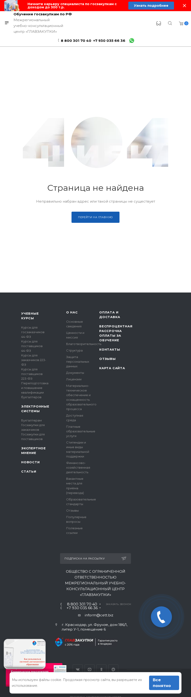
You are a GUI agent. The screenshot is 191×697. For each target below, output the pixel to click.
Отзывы (72, 510)
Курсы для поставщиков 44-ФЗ (32, 345)
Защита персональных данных (77, 361)
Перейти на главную (95, 217)
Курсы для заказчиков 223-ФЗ (33, 359)
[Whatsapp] (132, 40)
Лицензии (74, 379)
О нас (72, 312)
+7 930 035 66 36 (109, 40)
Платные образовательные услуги (80, 431)
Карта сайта (112, 368)
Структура (74, 350)
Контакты (109, 349)
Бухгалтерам (31, 420)
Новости (30, 462)
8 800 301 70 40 (76, 40)
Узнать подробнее (151, 5)
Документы (75, 373)
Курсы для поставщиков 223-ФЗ (32, 373)
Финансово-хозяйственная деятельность (78, 467)
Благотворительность (83, 344)
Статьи (28, 471)
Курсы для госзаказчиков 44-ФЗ (32, 332)
